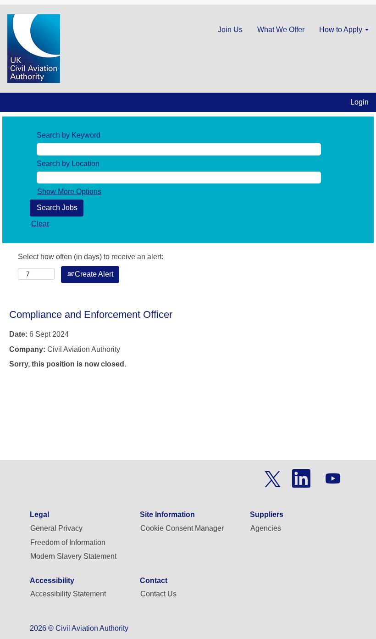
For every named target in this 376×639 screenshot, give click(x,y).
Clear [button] (40, 224)
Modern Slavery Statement (73, 556)
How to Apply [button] (341, 29)
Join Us (230, 29)
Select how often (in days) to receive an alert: (90, 257)
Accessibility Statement (68, 594)
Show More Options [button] (69, 191)
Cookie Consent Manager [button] (182, 528)
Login (359, 102)
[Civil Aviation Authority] (34, 48)
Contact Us (158, 594)
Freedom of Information (67, 542)
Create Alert (93, 274)
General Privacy (56, 528)
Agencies (265, 528)
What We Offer (280, 29)
